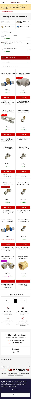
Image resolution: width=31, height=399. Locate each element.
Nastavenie (15, 390)
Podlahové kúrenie (25, 373)
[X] (14, 352)
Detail (8, 244)
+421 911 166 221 (16, 343)
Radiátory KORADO (6, 373)
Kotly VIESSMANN (19, 375)
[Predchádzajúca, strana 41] (11, 301)
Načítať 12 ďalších (16, 294)
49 (24, 300)
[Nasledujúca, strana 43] (20, 301)
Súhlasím (15, 395)
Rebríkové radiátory (15, 373)
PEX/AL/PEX (11, 375)
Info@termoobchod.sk (17, 340)
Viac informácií (12, 386)
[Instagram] (18, 352)
